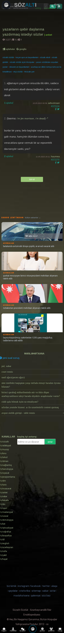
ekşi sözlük (18, 72)
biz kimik (12, 586)
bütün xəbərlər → (33, 218)
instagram (23, 586)
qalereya (35, 595)
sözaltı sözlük (8, 57)
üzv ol (32, 179)
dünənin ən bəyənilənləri (19, 67)
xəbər (45, 590)
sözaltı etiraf (45, 57)
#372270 (55, 159)
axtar (50, 441)
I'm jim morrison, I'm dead (31, 118)
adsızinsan (54, 103)
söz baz (46, 595)
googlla (22, 49)
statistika (24, 590)
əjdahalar (10, 49)
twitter (46, 586)
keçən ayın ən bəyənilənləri (27, 57)
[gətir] (53, 6)
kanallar (8, 436)
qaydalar (13, 590)
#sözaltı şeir (29, 72)
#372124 (55, 106)
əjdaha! (8, 103)
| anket (48, 34)
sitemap (36, 590)
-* (47, 118)
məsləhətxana (34, 353)
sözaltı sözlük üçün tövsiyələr (22, 62)
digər (57, 4)
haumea (55, 156)
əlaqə (54, 586)
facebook (35, 586)
